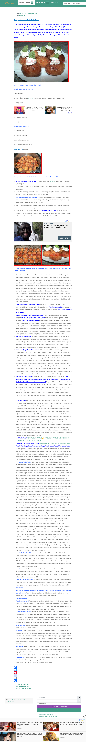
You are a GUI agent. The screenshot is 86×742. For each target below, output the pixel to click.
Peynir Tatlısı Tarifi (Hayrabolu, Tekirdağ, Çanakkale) (54, 443)
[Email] (43, 678)
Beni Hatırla (42, 703)
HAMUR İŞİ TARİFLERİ (22, 685)
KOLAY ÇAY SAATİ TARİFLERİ (28, 14)
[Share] (43, 680)
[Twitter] (43, 670)
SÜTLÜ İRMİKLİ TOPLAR (33, 440)
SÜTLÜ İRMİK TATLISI (51, 438)
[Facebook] (43, 667)
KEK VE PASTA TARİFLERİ (23, 689)
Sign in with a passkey (60, 706)
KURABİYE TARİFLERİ (22, 687)
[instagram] (43, 675)
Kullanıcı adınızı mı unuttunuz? (48, 716)
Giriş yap (59, 710)
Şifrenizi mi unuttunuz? (46, 714)
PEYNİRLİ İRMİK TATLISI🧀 (35, 438)
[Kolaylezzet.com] (9, 3)
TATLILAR (22, 16)
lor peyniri (31, 98)
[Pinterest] (43, 672)
